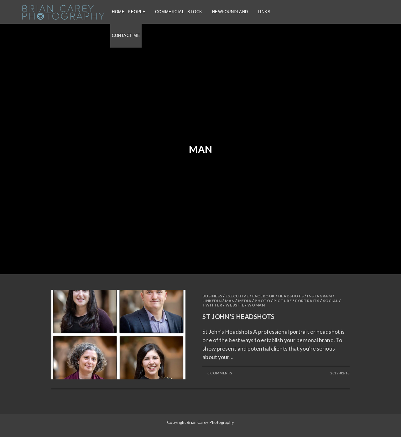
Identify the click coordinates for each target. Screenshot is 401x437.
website (235, 305)
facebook (263, 296)
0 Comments (219, 373)
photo (262, 300)
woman (256, 305)
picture (282, 300)
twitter (212, 305)
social (330, 300)
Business (212, 296)
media (245, 300)
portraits (307, 300)
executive (237, 296)
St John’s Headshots (238, 316)
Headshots (291, 296)
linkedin (211, 300)
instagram (319, 296)
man (230, 300)
